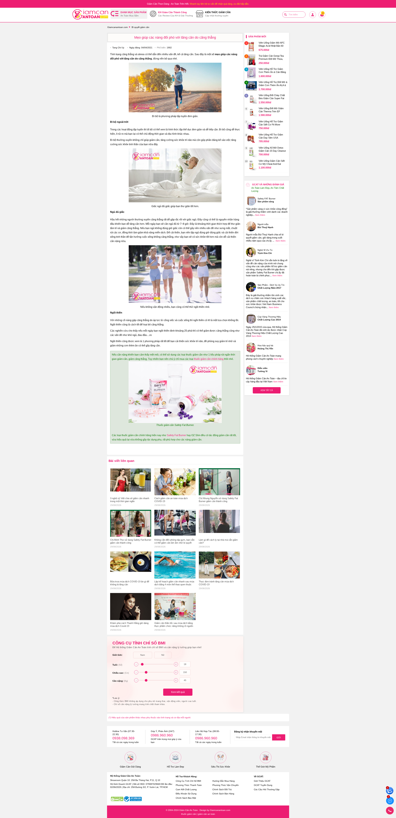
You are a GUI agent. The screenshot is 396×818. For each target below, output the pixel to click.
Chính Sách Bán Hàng (223, 793)
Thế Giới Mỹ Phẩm (265, 766)
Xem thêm (260, 215)
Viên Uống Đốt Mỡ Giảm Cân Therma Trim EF (271, 110)
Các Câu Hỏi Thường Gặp (267, 789)
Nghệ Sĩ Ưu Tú (265, 251)
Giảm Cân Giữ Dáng (130, 766)
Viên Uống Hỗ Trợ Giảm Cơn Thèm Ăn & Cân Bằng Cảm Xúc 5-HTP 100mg (272, 71)
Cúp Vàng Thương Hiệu (269, 318)
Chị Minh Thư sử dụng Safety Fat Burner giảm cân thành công (130, 541)
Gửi (279, 737)
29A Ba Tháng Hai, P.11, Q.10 (145, 780)
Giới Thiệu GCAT (262, 781)
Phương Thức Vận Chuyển (225, 785)
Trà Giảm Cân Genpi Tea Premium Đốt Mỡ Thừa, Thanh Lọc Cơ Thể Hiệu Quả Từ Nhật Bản (271, 58)
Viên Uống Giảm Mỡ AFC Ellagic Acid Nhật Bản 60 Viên (272, 44)
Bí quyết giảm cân (140, 27)
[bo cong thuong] (133, 799)
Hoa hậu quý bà (265, 347)
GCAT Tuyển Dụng (263, 785)
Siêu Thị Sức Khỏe (220, 766)
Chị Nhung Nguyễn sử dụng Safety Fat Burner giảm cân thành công (218, 500)
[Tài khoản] (312, 18)
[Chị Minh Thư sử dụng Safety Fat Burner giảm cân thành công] (130, 523)
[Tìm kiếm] (285, 14)
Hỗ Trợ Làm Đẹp (175, 766)
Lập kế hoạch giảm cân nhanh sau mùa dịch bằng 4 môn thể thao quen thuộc (174, 583)
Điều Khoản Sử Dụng (186, 793)
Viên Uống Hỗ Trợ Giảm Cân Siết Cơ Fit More (271, 123)
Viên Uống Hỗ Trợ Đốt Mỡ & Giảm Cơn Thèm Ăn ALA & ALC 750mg (273, 84)
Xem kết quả (178, 692)
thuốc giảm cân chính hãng (209, 359)
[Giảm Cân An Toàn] (90, 15)
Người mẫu (265, 226)
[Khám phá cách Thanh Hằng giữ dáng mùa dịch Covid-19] (130, 606)
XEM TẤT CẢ (266, 390)
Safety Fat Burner (176, 435)
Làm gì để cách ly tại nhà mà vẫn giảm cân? (218, 541)
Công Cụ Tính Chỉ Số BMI (188, 781)
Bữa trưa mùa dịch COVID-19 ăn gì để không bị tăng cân (129, 583)
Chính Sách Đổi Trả (222, 789)
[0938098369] (390, 810)
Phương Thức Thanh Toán (189, 785)
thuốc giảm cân (188, 814)
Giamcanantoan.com (117, 27)
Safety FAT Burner (266, 200)
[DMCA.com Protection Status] (117, 799)
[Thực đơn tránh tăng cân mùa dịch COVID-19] (219, 564)
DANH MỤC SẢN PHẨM (133, 14)
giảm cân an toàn (206, 814)
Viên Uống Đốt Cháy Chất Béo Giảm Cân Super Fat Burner (272, 97)
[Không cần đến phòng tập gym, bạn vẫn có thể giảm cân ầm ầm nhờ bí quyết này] (175, 523)
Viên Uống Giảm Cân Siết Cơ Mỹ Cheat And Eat (272, 162)
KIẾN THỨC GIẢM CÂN (217, 14)
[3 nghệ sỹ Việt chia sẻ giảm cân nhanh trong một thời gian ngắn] (130, 481)
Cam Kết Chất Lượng (186, 789)
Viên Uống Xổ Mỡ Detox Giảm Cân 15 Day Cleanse (272, 149)
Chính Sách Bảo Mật (186, 798)
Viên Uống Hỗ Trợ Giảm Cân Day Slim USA (271, 136)
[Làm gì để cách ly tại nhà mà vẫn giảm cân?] (219, 523)
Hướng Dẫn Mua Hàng (223, 781)
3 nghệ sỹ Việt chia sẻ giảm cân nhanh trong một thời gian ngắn (129, 500)
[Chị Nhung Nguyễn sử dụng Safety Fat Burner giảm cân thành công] (219, 481)
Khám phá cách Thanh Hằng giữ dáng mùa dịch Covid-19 (129, 624)
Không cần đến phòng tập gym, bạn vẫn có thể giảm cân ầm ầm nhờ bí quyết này (174, 541)
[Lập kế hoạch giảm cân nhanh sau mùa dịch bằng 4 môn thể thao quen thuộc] (175, 564)
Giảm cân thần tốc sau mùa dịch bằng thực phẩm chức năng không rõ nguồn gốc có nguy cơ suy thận (173, 625)
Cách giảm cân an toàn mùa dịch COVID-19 (171, 500)
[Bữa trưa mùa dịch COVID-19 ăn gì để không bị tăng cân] (130, 564)
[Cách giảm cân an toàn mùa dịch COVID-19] (175, 481)
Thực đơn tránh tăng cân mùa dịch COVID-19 (216, 583)
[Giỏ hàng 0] (322, 18)
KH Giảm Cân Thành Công (175, 14)
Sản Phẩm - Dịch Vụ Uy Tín (271, 286)
